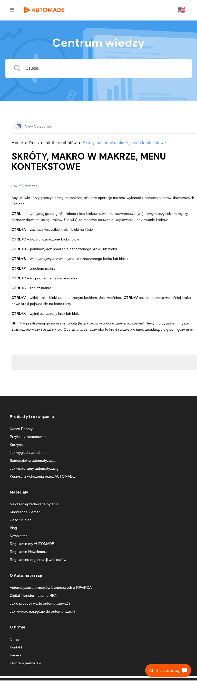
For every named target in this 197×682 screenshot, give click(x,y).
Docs (34, 143)
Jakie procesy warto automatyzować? (40, 603)
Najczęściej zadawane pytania (34, 504)
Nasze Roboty (21, 429)
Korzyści (16, 445)
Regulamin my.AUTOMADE (32, 544)
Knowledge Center (25, 512)
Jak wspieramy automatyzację (34, 468)
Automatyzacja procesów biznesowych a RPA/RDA (51, 587)
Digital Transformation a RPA (33, 595)
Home (17, 143)
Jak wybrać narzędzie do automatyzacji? (42, 611)
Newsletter (18, 536)
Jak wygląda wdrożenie (28, 452)
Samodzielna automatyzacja (32, 460)
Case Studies (20, 520)
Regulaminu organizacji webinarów (38, 560)
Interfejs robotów (61, 143)
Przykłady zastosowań (28, 437)
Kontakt (16, 647)
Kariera (16, 655)
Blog (13, 528)
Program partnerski (25, 663)
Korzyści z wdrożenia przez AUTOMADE (42, 476)
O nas (14, 639)
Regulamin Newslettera (28, 552)
